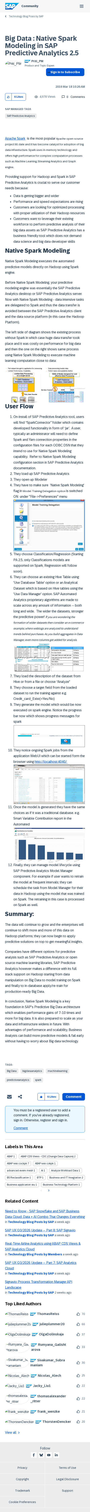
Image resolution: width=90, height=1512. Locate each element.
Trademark (22, 1490)
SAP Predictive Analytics (21, 116)
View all (10, 1432)
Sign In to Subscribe (65, 72)
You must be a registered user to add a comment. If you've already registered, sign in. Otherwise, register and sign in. (42, 1115)
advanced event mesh (20, 1170)
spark (38, 1080)
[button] (8, 97)
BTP (39, 1177)
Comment (21, 1128)
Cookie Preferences (22, 1502)
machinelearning (57, 1071)
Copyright (22, 1479)
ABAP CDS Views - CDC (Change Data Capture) (47, 1156)
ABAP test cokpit (44, 1163)
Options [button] (48, 79)
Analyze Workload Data (64, 1170)
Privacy (22, 1467)
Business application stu (21, 1184)
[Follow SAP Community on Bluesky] (41, 1455)
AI (42, 1170)
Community (29, 6)
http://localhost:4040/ (51, 761)
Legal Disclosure (67, 1479)
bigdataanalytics (32, 1071)
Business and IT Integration (65, 1177)
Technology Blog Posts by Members (35, 1254)
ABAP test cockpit (17, 1163)
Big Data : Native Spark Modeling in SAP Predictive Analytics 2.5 (42, 46)
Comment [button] (74, 1096)
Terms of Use (67, 1467)
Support (67, 1490)
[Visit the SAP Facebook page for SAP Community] (33, 1455)
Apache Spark (15, 138)
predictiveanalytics (18, 1080)
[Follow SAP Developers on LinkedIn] (56, 1455)
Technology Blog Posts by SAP (26, 16)
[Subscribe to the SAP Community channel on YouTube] (48, 1455)
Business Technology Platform (60, 1184)
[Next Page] (48, 1190)
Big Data (12, 1071)
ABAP (10, 1156)
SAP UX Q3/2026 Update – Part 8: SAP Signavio (40, 1230)
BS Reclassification (18, 1177)
